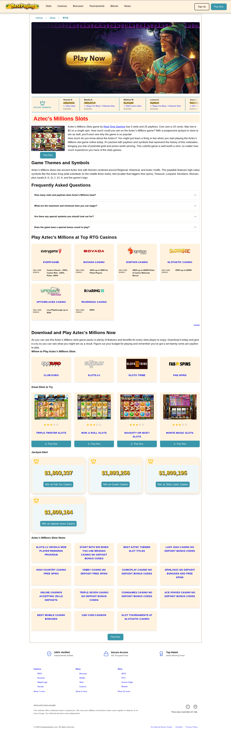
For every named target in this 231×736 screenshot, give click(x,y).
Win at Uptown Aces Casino (58, 523)
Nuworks (41, 678)
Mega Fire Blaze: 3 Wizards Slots (92, 106)
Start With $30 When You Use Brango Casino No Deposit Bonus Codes (94, 553)
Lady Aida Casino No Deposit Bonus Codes (180, 549)
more (197, 325)
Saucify (40, 686)
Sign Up (202, 7)
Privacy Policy (192, 727)
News (127, 6)
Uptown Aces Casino (51, 302)
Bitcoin (114, 6)
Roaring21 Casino (94, 302)
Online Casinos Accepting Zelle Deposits (51, 596)
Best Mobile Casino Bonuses (51, 617)
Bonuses (78, 6)
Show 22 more (124, 691)
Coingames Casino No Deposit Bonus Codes (137, 594)
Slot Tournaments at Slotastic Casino (137, 617)
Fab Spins (179, 375)
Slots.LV (94, 375)
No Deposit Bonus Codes (161, 727)
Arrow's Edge (127, 682)
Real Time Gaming (114, 126)
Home (39, 17)
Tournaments (97, 6)
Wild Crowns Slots (125, 106)
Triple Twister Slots (51, 432)
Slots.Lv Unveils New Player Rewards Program (51, 551)
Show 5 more (81, 691)
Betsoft (124, 686)
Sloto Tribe (137, 375)
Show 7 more (39, 691)
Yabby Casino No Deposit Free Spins (94, 571)
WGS (39, 673)
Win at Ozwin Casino (115, 484)
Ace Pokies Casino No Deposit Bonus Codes (180, 594)
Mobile (82, 678)
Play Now (218, 7)
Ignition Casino (137, 262)
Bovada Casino (94, 262)
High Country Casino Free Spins (51, 571)
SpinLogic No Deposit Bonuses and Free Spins (180, 573)
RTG (124, 678)
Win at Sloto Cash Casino (172, 484)
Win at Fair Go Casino (58, 484)
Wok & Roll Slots (94, 432)
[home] (22, 10)
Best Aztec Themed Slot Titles (136, 549)
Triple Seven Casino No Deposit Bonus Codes (94, 596)
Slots (49, 6)
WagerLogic (42, 682)
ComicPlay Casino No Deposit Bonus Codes (137, 571)
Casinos (62, 6)
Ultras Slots (62, 106)
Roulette (179, 727)
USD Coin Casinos (94, 615)
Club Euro (51, 375)
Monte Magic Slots (180, 432)
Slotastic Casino (179, 262)
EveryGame (51, 262)
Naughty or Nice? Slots (137, 434)
